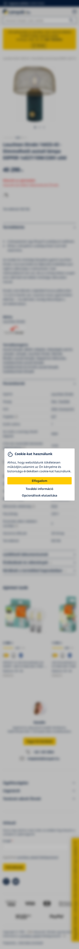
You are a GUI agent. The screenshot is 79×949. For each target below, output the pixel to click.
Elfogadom (39, 481)
